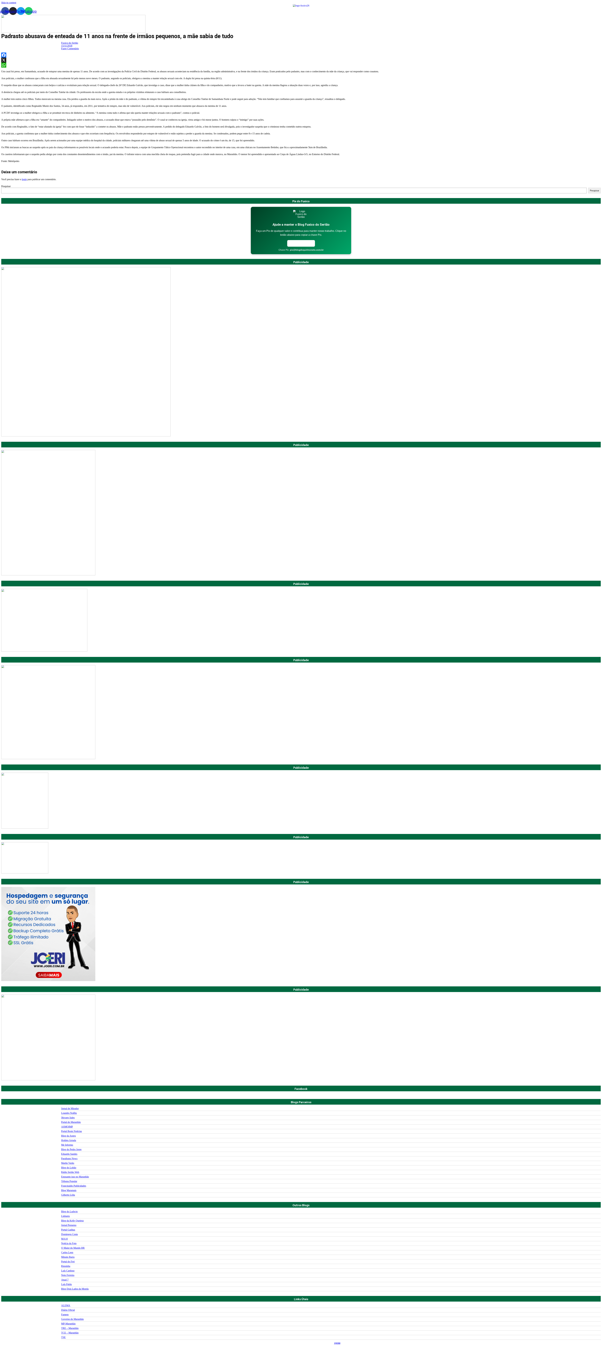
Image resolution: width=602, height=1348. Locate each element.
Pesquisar (6, 186)
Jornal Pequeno (68, 1225)
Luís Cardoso (67, 1270)
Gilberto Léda (68, 1195)
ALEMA (65, 1305)
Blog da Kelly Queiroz (72, 1220)
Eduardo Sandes (69, 1154)
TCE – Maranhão (70, 1332)
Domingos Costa (69, 1234)
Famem (65, 1314)
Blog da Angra (68, 1135)
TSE (63, 1337)
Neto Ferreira (67, 1275)
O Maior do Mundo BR (73, 1248)
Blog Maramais (68, 1190)
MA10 (64, 1238)
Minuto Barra (67, 1257)
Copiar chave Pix (301, 243)
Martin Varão (67, 1163)
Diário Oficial (68, 1310)
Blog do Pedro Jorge (71, 1149)
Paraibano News (69, 1158)
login (24, 179)
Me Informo (67, 1145)
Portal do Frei (68, 1261)
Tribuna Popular (69, 1181)
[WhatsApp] (301, 65)
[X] (301, 60)
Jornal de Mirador (70, 1108)
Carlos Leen (67, 1252)
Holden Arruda (68, 1140)
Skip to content (8, 2)
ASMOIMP (67, 1126)
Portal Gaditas (68, 1229)
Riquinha (65, 1266)
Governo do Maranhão (72, 1319)
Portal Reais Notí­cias (71, 1131)
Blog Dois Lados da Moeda (75, 1288)
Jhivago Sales (68, 1117)
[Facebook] (301, 55)
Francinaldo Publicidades (73, 1185)
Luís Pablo (66, 1284)
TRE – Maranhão (70, 1328)
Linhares (65, 1216)
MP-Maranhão (68, 1323)
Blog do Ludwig (69, 1211)
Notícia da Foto (69, 1243)
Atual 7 (65, 1279)
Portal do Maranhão (71, 1122)
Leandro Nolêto (69, 1113)
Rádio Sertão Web (70, 1172)
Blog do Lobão (68, 1167)
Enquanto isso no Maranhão (75, 1176)
